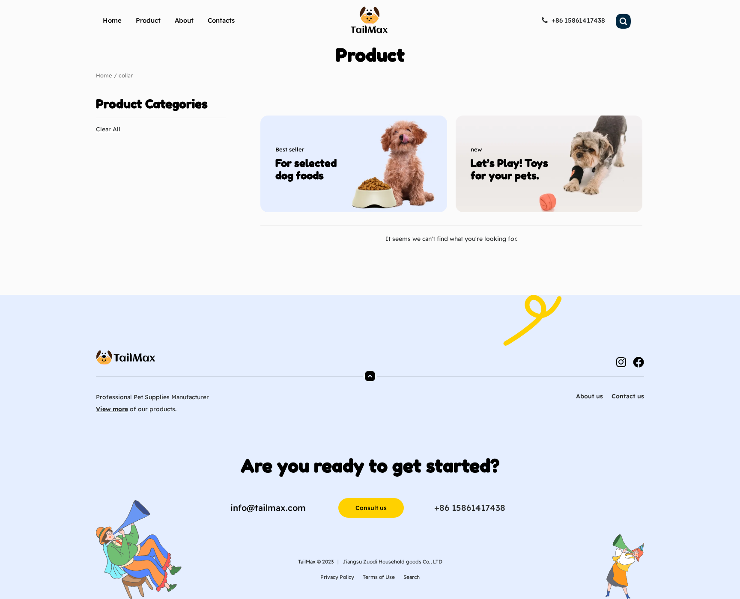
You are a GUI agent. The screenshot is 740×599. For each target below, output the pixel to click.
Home (112, 20)
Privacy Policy (337, 577)
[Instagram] (621, 362)
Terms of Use (379, 577)
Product (148, 20)
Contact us (628, 396)
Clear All (108, 129)
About (184, 20)
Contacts (221, 20)
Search (411, 577)
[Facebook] (638, 362)
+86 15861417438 (469, 507)
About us (589, 396)
